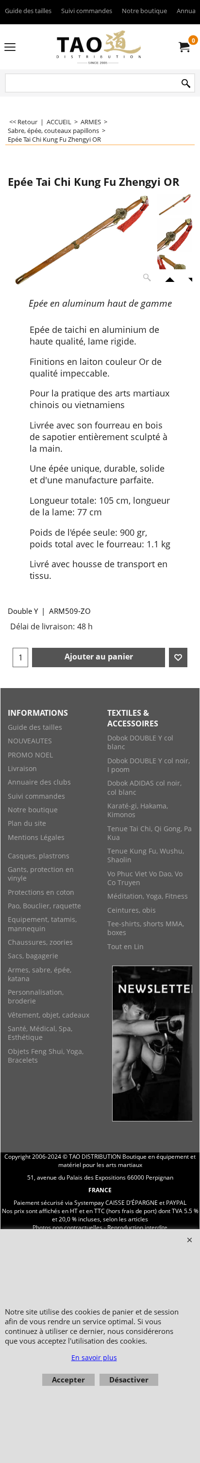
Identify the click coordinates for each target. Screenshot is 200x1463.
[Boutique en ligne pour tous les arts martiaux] (98, 47)
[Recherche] (186, 83)
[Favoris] (178, 657)
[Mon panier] (183, 47)
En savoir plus (94, 1357)
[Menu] (10, 47)
